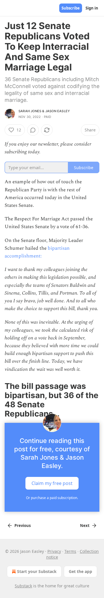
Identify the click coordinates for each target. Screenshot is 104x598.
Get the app (80, 571)
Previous (22, 525)
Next (85, 525)
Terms (70, 551)
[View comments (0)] (33, 130)
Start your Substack (37, 571)
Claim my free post (52, 483)
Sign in (92, 8)
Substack (23, 586)
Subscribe (71, 8)
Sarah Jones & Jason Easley (44, 111)
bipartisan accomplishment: (37, 252)
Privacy (54, 551)
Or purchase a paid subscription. (52, 497)
